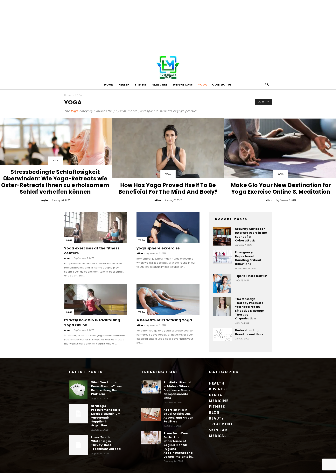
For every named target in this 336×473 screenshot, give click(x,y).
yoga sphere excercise (158, 248)
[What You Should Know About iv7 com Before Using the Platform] (78, 389)
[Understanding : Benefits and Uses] (222, 334)
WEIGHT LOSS (183, 85)
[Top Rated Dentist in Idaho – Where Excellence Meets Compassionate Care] (151, 386)
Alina (157, 200)
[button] (267, 85)
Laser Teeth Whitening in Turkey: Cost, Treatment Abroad (106, 443)
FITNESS (141, 85)
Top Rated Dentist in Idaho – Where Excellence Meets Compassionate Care (178, 390)
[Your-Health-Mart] (168, 67)
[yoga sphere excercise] (168, 227)
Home (108, 85)
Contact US (222, 85)
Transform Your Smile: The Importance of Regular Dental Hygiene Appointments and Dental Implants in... (179, 445)
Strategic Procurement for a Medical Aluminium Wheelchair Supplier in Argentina (105, 415)
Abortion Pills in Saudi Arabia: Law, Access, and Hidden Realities (178, 415)
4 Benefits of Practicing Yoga (164, 320)
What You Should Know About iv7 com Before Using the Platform (106, 388)
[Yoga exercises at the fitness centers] (95, 227)
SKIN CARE (159, 85)
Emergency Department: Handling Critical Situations (248, 258)
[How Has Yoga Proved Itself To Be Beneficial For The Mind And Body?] (168, 160)
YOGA (202, 85)
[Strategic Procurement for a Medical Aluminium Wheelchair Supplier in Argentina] (78, 413)
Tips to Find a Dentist (251, 276)
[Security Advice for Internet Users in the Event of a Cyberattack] (222, 236)
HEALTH (124, 85)
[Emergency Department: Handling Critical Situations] (222, 256)
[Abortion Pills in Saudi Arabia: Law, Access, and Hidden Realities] (151, 414)
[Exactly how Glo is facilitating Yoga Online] (95, 299)
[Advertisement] (168, 27)
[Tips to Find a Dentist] (222, 283)
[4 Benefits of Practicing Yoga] (168, 299)
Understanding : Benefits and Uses (249, 332)
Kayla (44, 200)
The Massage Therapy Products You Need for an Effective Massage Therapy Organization (249, 308)
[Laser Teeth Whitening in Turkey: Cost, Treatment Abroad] (78, 445)
